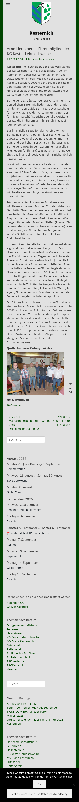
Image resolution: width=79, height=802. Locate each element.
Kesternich (41, 33)
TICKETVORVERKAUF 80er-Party (27, 711)
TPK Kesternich (16, 661)
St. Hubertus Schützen (21, 653)
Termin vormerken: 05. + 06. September (32, 707)
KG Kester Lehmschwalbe (41, 59)
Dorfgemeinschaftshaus (22, 625)
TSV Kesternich (16, 665)
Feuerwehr (14, 629)
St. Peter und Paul (18, 657)
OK (39, 784)
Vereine (12, 669)
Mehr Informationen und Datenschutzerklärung (39, 794)
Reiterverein (15, 649)
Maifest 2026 (15, 715)
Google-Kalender (17, 607)
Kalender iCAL (16, 603)
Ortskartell (16, 405)
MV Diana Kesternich (20, 641)
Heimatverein (15, 633)
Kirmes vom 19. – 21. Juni (23, 703)
